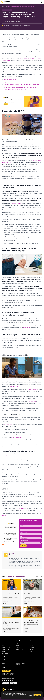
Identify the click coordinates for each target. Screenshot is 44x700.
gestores (28, 466)
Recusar (30, 695)
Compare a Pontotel (19, 649)
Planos (3, 645)
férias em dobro (32, 45)
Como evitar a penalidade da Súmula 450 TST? (15, 89)
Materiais (17, 645)
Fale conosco (6, 670)
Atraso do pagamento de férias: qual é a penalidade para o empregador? (21, 84)
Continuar (23, 545)
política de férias (8, 424)
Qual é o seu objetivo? (23, 523)
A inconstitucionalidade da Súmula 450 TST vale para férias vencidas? (20, 87)
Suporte (3, 663)
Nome (21, 528)
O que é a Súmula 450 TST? (10, 79)
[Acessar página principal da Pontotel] (8, 689)
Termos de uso (18, 659)
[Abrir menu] (41, 2)
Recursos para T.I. (5, 651)
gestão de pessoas (13, 386)
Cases (31, 651)
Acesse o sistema (5, 661)
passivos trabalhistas (21, 508)
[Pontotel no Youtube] (6, 680)
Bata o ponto (4, 659)
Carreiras (32, 645)
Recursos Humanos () (32, 389)
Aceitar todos (37, 695)
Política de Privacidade (20, 661)
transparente (38, 443)
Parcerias (32, 649)
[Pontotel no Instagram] (8, 680)
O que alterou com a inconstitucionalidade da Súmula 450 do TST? (20, 82)
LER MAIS (4, 603)
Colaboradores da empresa (24, 540)
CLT (40, 169)
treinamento (32, 473)
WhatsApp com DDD (23, 532)
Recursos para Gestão (6, 647)
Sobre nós (32, 643)
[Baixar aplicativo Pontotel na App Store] (13, 683)
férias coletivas (13, 440)
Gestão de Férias (5, 653)
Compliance (32, 647)
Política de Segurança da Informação (20, 664)
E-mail (21, 536)
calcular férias (32, 401)
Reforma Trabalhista (16, 203)
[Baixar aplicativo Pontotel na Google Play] (5, 683)
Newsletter (18, 647)
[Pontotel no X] (12, 680)
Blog (17, 643)
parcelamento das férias (17, 437)
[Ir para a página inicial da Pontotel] (5, 2)
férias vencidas (26, 327)
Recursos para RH (5, 649)
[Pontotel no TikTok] (2, 680)
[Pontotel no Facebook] (10, 680)
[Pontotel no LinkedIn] (4, 680)
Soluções (3, 643)
